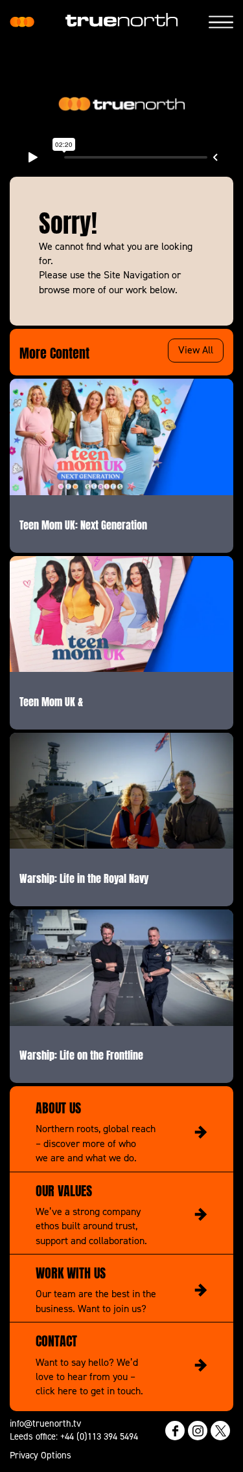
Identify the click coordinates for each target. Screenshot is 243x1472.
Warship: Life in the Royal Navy (83, 877)
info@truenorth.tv (45, 1423)
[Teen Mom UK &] (121, 614)
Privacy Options (40, 1454)
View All (195, 349)
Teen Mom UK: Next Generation (83, 524)
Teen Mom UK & (51, 700)
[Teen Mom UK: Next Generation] (121, 437)
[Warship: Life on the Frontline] (121, 967)
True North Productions (22, 22)
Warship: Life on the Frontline (81, 1054)
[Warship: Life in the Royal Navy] (121, 791)
